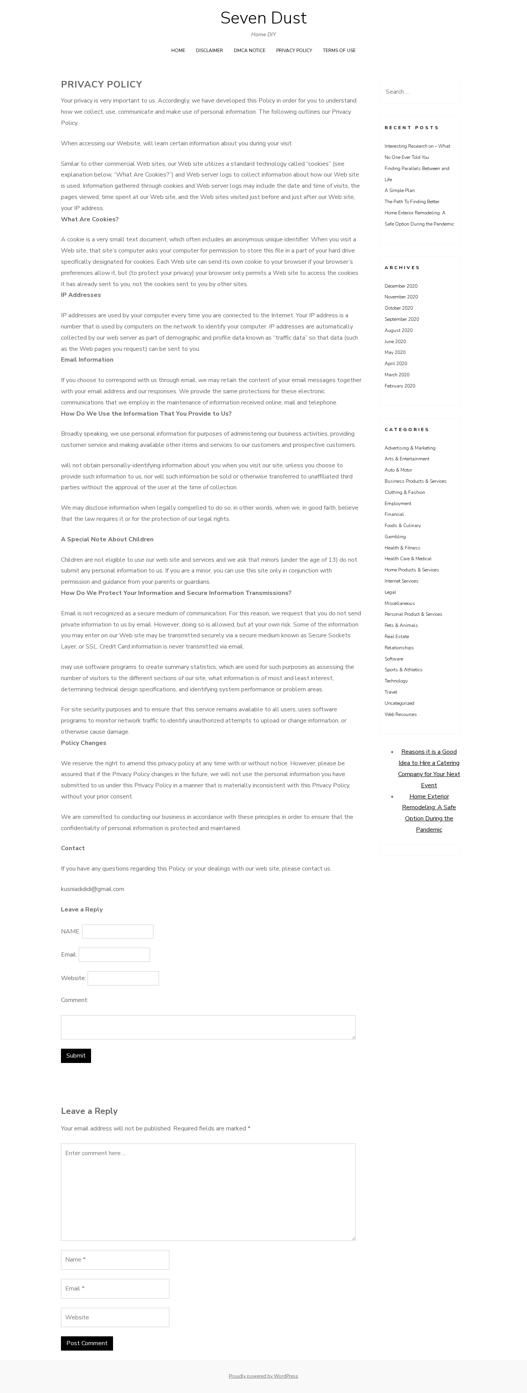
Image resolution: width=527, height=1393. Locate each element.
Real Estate (397, 636)
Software (394, 659)
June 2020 (395, 342)
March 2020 (397, 375)
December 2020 (401, 286)
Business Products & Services (416, 481)
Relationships (399, 648)
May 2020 (395, 352)
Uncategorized (399, 703)
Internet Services (402, 581)
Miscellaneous (400, 603)
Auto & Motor (398, 470)
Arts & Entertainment (407, 459)
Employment (398, 503)
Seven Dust (263, 18)
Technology (396, 681)
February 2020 (400, 386)
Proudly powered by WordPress (263, 1376)
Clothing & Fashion (405, 492)
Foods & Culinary (403, 525)
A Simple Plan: (400, 190)
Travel (391, 692)
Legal (390, 592)
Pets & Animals (401, 625)
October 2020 (399, 308)
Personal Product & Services (414, 614)
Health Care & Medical (408, 559)
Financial (394, 514)
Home (178, 50)
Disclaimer (209, 50)
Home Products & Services (412, 570)
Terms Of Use (339, 50)
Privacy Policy (294, 50)
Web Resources (401, 714)
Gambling (395, 537)
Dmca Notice (249, 50)
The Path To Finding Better (412, 202)
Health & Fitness (403, 548)
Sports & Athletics (404, 670)
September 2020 (402, 319)
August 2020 (398, 330)
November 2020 (401, 297)
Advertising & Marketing (410, 448)
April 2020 (396, 363)
